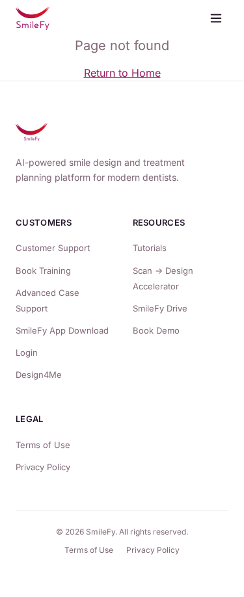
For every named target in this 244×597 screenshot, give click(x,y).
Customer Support (53, 248)
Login (27, 352)
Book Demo (156, 330)
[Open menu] (216, 18)
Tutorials (150, 248)
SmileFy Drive (160, 308)
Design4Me (39, 374)
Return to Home (122, 72)
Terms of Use (43, 445)
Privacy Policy (43, 467)
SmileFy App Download (62, 330)
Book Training (43, 270)
